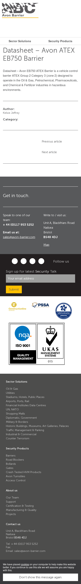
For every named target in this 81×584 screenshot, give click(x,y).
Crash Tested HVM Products (23, 472)
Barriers (11, 455)
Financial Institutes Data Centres (26, 405)
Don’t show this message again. (40, 577)
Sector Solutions (16, 381)
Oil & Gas (12, 388)
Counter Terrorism (17, 438)
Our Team (12, 497)
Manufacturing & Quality (21, 510)
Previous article (52, 141)
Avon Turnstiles (15, 476)
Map (46, 245)
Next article (49, 152)
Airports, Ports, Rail (17, 401)
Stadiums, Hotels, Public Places (25, 397)
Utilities (10, 393)
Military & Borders (17, 422)
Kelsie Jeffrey (11, 113)
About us (11, 490)
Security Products (17, 448)
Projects (11, 514)
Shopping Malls (15, 413)
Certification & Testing (20, 506)
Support (11, 501)
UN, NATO (12, 409)
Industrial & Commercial (21, 434)
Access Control (15, 480)
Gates (9, 468)
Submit (14, 289)
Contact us (13, 524)
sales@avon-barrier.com (19, 237)
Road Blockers (15, 459)
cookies (25, 564)
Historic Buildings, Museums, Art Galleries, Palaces (37, 426)
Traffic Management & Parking (25, 430)
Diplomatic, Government (21, 417)
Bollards (11, 464)
